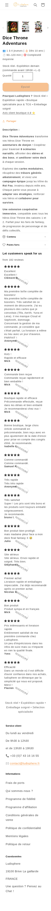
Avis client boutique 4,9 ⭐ (19, 112)
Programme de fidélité (21, 799)
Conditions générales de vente (22, 817)
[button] (7, 5)
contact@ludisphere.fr (25, 763)
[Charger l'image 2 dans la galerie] (25, 26)
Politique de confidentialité (23, 828)
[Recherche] (35, 5)
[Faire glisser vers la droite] (48, 28)
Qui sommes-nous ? (19, 790)
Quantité (7, 75)
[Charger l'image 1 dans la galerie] (12, 26)
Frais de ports (15, 782)
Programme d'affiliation (21, 807)
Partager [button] (11, 121)
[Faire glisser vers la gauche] (3, 28)
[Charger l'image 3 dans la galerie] (38, 26)
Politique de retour (18, 844)
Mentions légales (17, 836)
